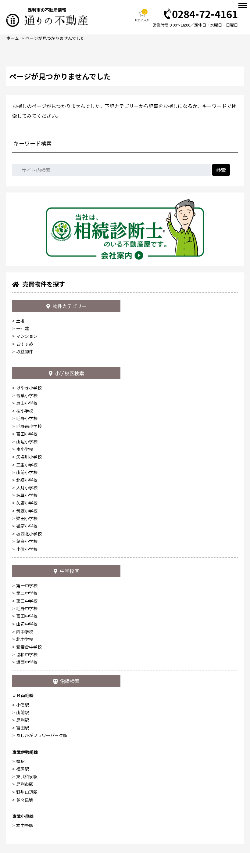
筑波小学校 (27, 511)
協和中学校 (27, 654)
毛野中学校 (27, 608)
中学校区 (69, 570)
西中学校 (24, 631)
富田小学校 (27, 434)
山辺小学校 (27, 441)
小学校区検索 (69, 373)
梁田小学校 (27, 518)
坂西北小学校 (29, 534)
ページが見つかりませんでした (55, 38)
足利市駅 (24, 784)
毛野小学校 (27, 418)
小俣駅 (22, 705)
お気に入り (142, 15)
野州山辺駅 (27, 792)
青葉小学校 (27, 395)
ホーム (12, 38)
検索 (221, 170)
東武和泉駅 (27, 776)
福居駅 (22, 769)
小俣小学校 (27, 549)
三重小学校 (27, 465)
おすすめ (24, 344)
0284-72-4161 (205, 14)
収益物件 (24, 351)
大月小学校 (27, 487)
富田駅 (22, 728)
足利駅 (22, 720)
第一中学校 (27, 585)
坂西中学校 (27, 662)
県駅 (20, 761)
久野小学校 (27, 503)
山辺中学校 (27, 624)
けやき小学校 (29, 388)
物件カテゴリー (69, 306)
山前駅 (22, 712)
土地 (20, 321)
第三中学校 (27, 601)
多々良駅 (24, 800)
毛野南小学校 (29, 426)
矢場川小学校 (29, 457)
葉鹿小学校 (27, 541)
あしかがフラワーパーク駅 (41, 735)
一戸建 (22, 328)
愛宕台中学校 (29, 647)
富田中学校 (27, 616)
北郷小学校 (27, 480)
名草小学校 (27, 495)
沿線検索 (70, 681)
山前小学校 (27, 472)
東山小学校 (27, 403)
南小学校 (24, 449)
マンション (27, 336)
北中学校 (24, 639)
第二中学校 (27, 593)
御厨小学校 (27, 526)
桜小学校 (24, 411)
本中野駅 (24, 825)
